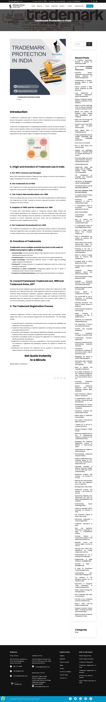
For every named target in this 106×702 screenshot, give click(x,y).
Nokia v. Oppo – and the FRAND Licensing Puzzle (83, 604)
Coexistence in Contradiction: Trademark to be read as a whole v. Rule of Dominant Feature (83, 351)
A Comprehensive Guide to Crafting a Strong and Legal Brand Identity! (83, 400)
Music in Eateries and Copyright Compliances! (83, 368)
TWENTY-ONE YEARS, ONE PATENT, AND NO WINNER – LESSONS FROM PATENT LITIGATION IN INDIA (83, 169)
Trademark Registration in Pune (87, 666)
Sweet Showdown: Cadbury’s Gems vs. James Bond (83, 394)
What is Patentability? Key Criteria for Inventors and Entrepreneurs (83, 238)
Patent (47, 6)
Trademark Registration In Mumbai (87, 671)
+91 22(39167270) (18, 671)
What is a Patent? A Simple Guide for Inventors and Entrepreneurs (83, 256)
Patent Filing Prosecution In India (87, 682)
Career (62, 668)
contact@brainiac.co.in (20, 676)
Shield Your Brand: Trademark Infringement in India (83, 615)
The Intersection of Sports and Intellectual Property (83, 325)
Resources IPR (79, 6)
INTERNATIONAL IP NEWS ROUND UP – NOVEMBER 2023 (83, 560)
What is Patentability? (81, 212)
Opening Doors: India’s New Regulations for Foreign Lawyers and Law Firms (83, 550)
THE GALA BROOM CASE (81, 164)
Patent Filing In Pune (85, 656)
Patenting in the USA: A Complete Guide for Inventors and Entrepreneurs (83, 250)
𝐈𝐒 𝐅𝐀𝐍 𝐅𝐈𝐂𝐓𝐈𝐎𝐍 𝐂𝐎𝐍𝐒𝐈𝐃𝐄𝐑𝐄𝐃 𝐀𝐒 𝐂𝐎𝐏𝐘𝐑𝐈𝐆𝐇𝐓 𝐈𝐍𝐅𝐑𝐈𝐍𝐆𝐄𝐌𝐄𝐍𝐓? (83, 68)
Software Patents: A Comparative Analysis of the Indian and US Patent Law (83, 537)
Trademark (54, 6)
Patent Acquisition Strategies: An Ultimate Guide (83, 334)
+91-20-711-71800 (42, 1)
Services (61, 6)
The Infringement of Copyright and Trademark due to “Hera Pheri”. (83, 176)
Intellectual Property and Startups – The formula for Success (83, 476)
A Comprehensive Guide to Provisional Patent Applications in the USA (83, 207)
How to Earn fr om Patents (82, 143)
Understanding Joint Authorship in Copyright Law (83, 574)
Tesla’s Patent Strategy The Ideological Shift (83, 590)
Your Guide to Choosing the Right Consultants (83, 420)
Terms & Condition (65, 672)
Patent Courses (64, 662)
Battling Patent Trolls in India (83, 487)
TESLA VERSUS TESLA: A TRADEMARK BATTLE (83, 131)
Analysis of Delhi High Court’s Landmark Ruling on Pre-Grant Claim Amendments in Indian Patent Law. (83, 461)
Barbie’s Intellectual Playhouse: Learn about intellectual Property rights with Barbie (83, 388)
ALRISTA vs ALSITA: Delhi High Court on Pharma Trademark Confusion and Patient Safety (83, 107)
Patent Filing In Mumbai (86, 659)
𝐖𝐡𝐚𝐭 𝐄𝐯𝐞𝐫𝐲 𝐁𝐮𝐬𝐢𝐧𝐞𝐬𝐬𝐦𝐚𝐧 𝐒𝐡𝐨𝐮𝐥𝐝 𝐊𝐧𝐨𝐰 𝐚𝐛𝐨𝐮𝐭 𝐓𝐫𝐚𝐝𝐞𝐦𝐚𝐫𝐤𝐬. (83, 191)
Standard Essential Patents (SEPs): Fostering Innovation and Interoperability (83, 609)
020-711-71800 (17, 666)
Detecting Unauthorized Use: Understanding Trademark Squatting (83, 344)
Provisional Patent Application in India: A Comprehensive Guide (83, 201)
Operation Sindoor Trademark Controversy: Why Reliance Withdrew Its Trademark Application (83, 75)
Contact (89, 6)
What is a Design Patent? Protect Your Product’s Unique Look (83, 231)
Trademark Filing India (85, 662)
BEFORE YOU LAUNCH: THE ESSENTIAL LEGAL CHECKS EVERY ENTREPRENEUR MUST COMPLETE (83, 114)
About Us (39, 6)
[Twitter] (54, 378)
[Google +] (64, 378)
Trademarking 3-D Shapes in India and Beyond (83, 450)
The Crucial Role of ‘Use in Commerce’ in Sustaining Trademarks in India (83, 298)
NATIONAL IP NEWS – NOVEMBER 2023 (83, 564)
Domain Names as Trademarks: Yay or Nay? (83, 292)
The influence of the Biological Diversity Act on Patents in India (83, 579)
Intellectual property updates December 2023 (83, 288)
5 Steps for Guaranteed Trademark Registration (83, 569)
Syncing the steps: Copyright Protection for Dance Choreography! (83, 362)
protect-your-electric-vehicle (86, 676)
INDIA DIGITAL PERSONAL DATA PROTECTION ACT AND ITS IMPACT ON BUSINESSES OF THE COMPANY (83, 498)
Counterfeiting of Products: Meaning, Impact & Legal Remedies (83, 82)
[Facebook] (57, 378)
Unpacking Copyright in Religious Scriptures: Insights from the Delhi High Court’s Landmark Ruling (83, 469)
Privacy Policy (64, 675)
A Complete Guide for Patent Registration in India (83, 196)
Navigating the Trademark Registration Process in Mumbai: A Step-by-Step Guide (83, 444)
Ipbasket (62, 659)
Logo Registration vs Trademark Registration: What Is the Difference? (83, 94)
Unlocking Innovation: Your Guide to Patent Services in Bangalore (83, 304)
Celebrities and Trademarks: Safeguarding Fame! (83, 320)
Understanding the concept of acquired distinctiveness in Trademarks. (83, 406)
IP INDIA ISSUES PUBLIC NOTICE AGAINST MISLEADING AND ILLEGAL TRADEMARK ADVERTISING (83, 137)
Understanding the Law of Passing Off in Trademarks (83, 555)
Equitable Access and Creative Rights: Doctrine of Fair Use (83, 544)
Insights (62, 656)
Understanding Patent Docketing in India (83, 504)
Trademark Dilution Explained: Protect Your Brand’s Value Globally (83, 272)
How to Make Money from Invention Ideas (83, 146)
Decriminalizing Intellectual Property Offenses (83, 454)
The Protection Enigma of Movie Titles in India (83, 515)
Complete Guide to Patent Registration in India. (83, 262)
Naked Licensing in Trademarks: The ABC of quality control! (83, 315)
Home (33, 6)
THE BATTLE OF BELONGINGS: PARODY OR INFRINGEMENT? (83, 182)
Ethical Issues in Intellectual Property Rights (83, 416)
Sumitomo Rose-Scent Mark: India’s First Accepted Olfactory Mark (83, 125)
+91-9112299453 (76, 1)
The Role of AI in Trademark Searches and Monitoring (83, 600)
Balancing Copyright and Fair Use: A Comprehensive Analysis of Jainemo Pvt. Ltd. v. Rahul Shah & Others (83, 436)
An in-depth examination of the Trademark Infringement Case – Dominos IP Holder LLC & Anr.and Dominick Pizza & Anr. (83, 375)
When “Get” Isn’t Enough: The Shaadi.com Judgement (83, 120)
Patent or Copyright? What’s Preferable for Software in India (83, 510)
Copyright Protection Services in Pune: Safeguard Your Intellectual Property (83, 282)
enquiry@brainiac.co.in (16, 1)
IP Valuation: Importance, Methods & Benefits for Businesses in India (83, 61)
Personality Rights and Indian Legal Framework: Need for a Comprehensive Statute (83, 159)
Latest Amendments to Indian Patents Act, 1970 (83, 277)
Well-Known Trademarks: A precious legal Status (83, 520)
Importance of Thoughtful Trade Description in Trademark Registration (83, 585)
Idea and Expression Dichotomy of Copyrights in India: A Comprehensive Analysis (83, 530)
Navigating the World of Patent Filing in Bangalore (83, 357)
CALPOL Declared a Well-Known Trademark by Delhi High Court (83, 88)
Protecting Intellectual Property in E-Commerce (83, 382)
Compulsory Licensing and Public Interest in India (83, 411)
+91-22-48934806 (60, 1)
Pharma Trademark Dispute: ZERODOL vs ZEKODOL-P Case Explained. (83, 100)
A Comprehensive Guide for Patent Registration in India (83, 226)
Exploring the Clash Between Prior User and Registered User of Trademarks (83, 482)
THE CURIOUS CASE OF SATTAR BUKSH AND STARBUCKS (83, 186)
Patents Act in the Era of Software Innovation (83, 425)
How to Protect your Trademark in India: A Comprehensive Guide (83, 221)
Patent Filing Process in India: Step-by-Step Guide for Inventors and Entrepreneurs (83, 244)
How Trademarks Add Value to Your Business (83, 595)
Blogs (19, 99)
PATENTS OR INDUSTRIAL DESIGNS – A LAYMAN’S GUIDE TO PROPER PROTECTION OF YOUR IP (83, 153)
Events (70, 6)
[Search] (89, 44)
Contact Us (63, 678)
